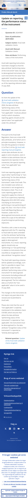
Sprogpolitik (8, 413)
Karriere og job (9, 361)
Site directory (8, 417)
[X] (5, 429)
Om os (6, 358)
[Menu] (25, 5)
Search (19, 5)
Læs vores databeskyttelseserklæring (15, 481)
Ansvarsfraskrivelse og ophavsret (14, 383)
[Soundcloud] (23, 429)
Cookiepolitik (8, 407)
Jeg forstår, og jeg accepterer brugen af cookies (15, 491)
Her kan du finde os (10, 372)
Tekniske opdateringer (11, 385)
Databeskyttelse (9, 400)
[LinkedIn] (10, 429)
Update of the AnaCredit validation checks (15, 341)
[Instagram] (14, 429)
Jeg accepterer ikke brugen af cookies (15, 495)
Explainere (7, 364)
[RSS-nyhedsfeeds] (14, 433)
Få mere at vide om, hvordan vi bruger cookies (15, 485)
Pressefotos (8, 366)
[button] (25, 2)
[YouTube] (18, 429)
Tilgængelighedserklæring (12, 410)
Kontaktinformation (10, 369)
